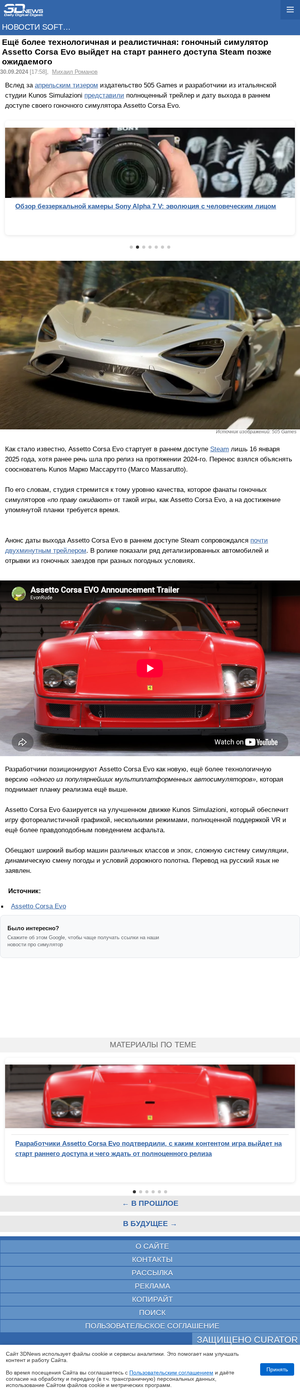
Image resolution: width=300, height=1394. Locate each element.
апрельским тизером (66, 85)
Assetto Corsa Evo (38, 906)
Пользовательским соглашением (171, 1372)
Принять (277, 1369)
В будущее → (150, 1224)
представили (104, 95)
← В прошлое (150, 1203)
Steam (219, 449)
